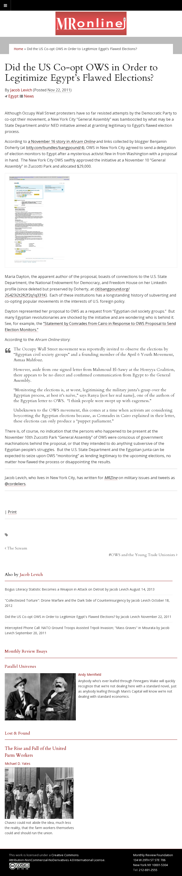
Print (12, 512)
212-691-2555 (148, 870)
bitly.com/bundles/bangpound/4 (54, 147)
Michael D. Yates (17, 763)
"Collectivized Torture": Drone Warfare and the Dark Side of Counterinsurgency (65, 600)
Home (18, 49)
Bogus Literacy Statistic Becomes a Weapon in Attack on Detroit (54, 589)
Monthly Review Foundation (153, 855)
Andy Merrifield (89, 674)
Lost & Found (17, 733)
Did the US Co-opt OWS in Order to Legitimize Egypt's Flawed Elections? (60, 616)
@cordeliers (15, 483)
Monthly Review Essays (26, 651)
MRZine (111, 477)
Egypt (13, 96)
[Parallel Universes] (40, 696)
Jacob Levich (21, 90)
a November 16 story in (61, 141)
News (29, 96)
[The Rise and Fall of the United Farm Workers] (39, 793)
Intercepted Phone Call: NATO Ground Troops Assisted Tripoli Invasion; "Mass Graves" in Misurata (80, 627)
